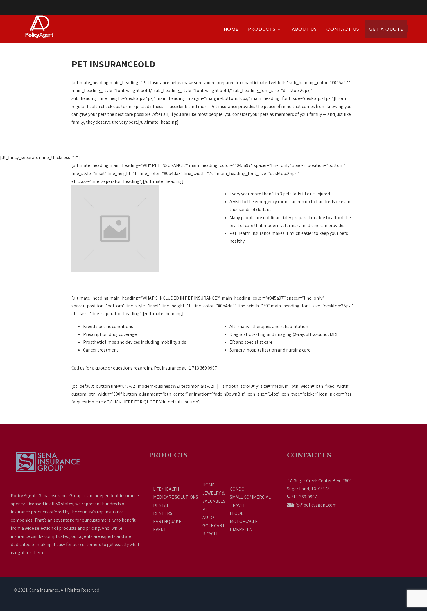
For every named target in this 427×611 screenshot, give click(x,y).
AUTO (208, 517)
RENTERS (162, 513)
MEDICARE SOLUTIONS (175, 497)
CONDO (237, 489)
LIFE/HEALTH (166, 489)
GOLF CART (213, 525)
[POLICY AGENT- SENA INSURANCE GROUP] (45, 26)
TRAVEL (237, 505)
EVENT (159, 530)
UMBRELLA (241, 530)
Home (231, 29)
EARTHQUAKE (167, 521)
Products (262, 29)
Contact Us (342, 29)
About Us (304, 29)
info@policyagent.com (314, 505)
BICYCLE (210, 534)
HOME (208, 485)
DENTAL (161, 505)
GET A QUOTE (386, 29)
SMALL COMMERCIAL (250, 497)
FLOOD (237, 513)
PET (206, 509)
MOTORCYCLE (244, 521)
